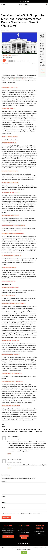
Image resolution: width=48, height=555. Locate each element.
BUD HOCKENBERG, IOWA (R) (10, 136)
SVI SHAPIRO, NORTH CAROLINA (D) (11, 255)
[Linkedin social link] (27, 1)
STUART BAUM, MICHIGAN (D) (10, 171)
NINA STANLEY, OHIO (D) (8, 281)
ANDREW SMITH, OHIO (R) (9, 267)
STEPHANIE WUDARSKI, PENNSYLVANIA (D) (14, 303)
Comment (4, 481)
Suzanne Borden (7, 55)
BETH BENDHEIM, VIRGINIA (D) (10, 340)
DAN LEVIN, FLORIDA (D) (8, 108)
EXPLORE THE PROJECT (43, 71)
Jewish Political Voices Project (18, 79)
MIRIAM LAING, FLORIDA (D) (9, 87)
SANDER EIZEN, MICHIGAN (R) (10, 182)
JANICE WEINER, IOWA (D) (9, 142)
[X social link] (21, 1)
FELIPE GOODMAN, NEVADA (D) (10, 215)
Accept (24, 552)
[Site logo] (24, 4)
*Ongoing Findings (5, 30)
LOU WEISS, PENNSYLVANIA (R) (10, 287)
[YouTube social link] (24, 1)
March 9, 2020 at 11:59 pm (14, 439)
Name (3, 496)
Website (4, 508)
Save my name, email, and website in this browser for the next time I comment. (22, 513)
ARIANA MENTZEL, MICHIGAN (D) (11, 192)
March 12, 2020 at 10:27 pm (14, 462)
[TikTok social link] (29, 1)
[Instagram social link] (22, 1)
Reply (9, 454)
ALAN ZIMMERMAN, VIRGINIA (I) (11, 354)
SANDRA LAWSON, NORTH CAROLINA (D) (13, 233)
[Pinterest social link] (25, 1)
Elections (3, 426)
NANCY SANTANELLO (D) (8, 295)
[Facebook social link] (19, 1)
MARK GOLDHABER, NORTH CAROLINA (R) (13, 225)
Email (3, 502)
